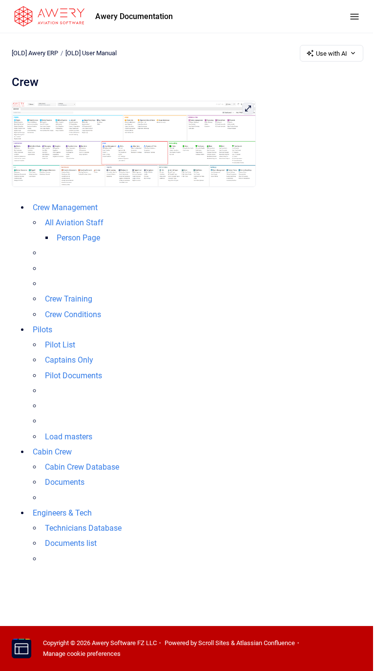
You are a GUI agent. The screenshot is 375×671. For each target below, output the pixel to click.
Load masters (68, 436)
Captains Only (69, 360)
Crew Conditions (73, 314)
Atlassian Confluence (265, 643)
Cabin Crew (52, 451)
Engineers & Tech (62, 513)
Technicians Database (83, 528)
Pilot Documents (73, 375)
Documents (64, 482)
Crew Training (68, 298)
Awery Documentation (134, 16)
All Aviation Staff (74, 222)
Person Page (78, 237)
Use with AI (331, 53)
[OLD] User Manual (91, 53)
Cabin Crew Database (82, 467)
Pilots (42, 329)
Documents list (71, 543)
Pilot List (60, 344)
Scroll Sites (213, 643)
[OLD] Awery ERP (35, 53)
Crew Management (65, 207)
